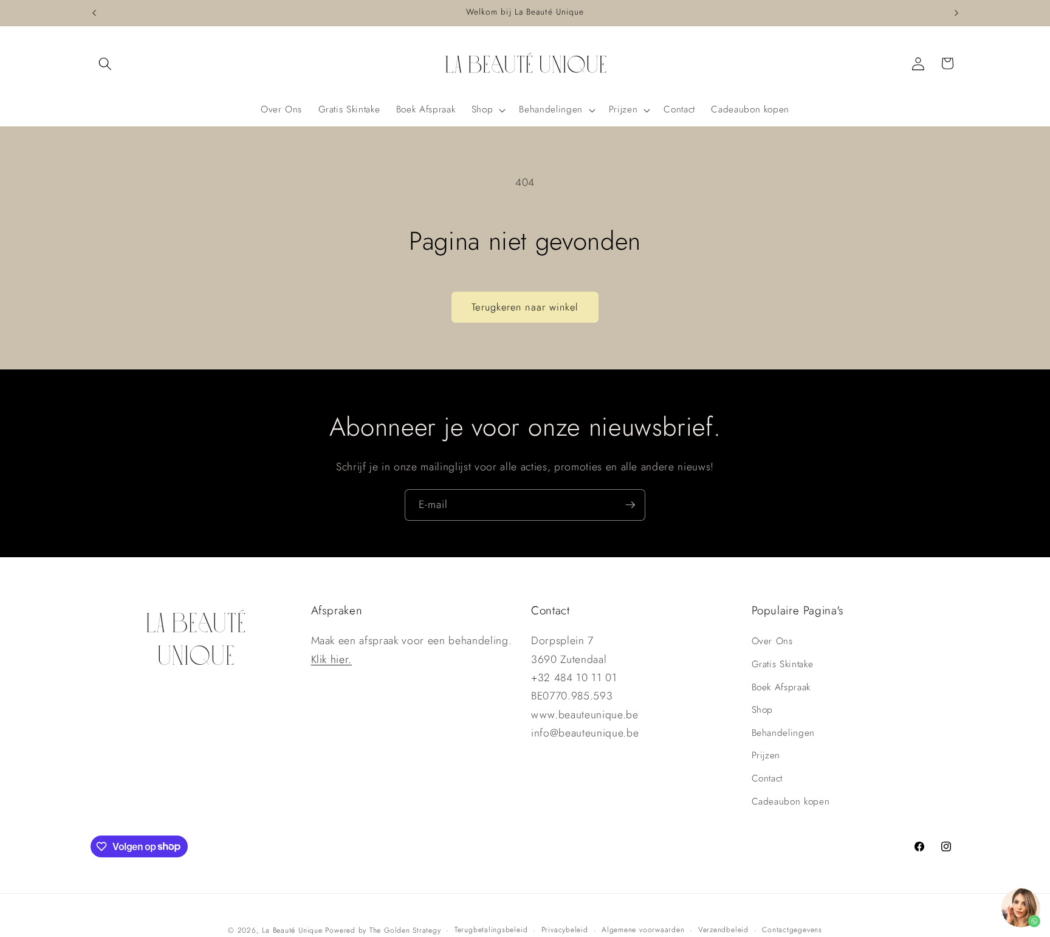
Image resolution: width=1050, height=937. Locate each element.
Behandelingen (783, 733)
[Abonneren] (630, 505)
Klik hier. (331, 659)
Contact (767, 778)
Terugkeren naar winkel (525, 307)
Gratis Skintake (783, 664)
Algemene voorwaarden (643, 929)
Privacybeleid (564, 929)
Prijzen (766, 755)
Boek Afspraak (781, 687)
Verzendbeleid (723, 929)
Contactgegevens (792, 929)
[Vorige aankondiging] (94, 13)
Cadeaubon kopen (791, 801)
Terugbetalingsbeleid (491, 929)
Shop (763, 709)
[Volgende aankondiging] (956, 13)
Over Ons (772, 641)
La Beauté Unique (292, 930)
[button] (105, 63)
